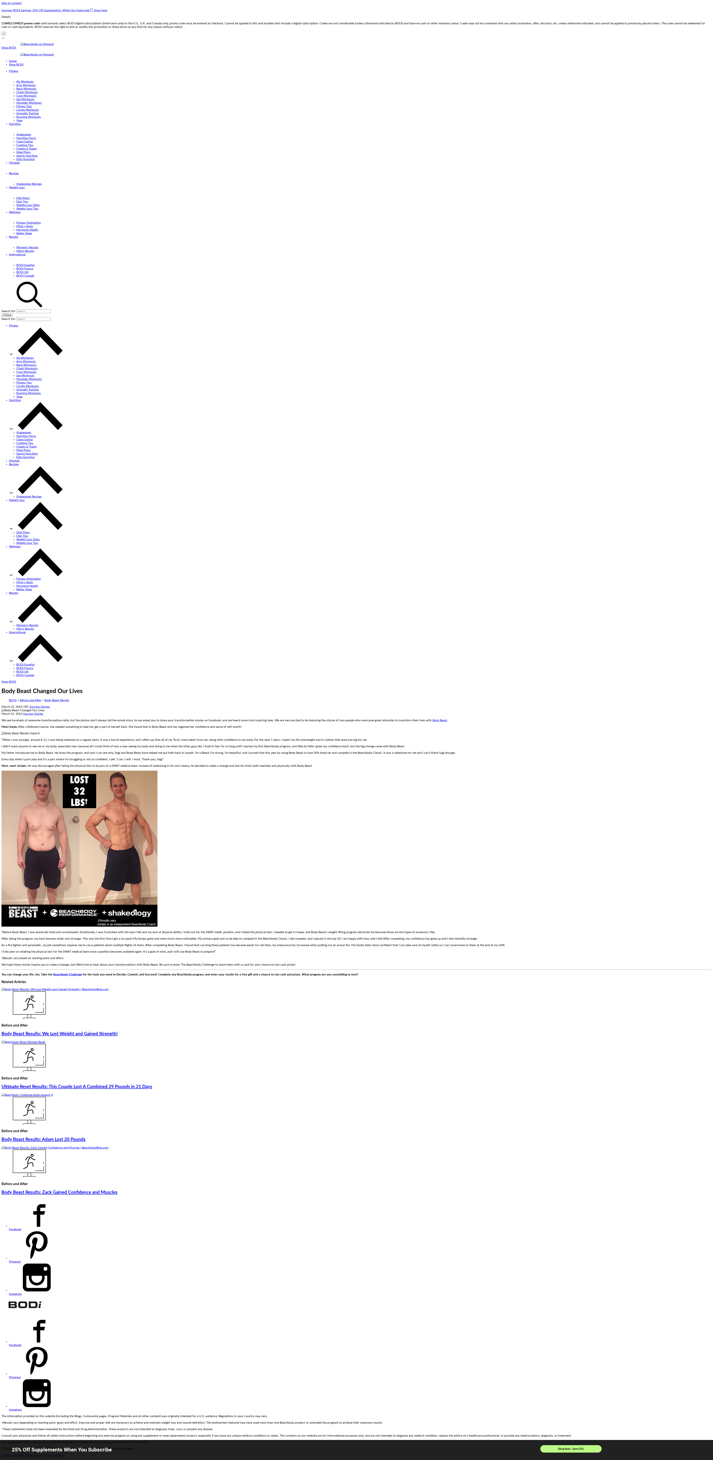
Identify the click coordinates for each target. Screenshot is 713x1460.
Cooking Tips (24, 145)
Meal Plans (23, 152)
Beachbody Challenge (67, 974)
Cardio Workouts (27, 109)
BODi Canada (25, 275)
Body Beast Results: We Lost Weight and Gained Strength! (59, 1034)
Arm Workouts (26, 85)
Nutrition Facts (26, 138)
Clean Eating (24, 141)
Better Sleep (24, 233)
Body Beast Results (57, 700)
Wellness (15, 212)
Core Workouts (26, 95)
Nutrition (15, 124)
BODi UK (22, 272)
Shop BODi (8, 47)
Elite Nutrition (25, 159)
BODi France (24, 268)
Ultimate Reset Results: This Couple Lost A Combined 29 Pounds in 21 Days (76, 1087)
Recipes (14, 173)
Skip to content (11, 3)
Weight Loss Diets (28, 205)
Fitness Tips (24, 106)
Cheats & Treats (26, 148)
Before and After (30, 700)
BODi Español (25, 265)
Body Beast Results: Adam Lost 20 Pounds (43, 1139)
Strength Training (27, 113)
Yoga (19, 120)
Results (13, 236)
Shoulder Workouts (29, 102)
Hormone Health (27, 229)
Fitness (13, 71)
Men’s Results (25, 251)
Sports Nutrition (27, 155)
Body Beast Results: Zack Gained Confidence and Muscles (59, 1192)
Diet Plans (23, 198)
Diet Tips (22, 201)
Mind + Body (24, 226)
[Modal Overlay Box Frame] (356, 1450)
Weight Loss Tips (27, 208)
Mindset (14, 162)
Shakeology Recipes (29, 183)
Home (13, 61)
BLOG (13, 700)
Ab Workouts (25, 81)
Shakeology (23, 134)
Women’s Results (27, 247)
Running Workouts (28, 116)
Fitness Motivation (28, 222)
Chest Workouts (27, 92)
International (17, 254)
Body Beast (439, 720)
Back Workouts (26, 88)
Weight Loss (17, 187)
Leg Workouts (25, 99)
